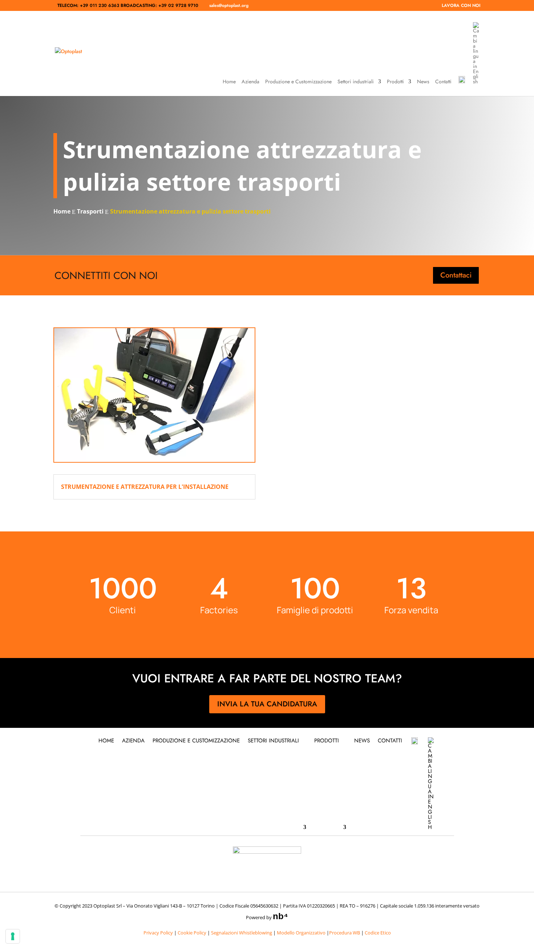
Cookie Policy (192, 932)
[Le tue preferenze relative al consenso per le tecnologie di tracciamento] (13, 936)
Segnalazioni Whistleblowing (241, 932)
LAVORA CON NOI (461, 6)
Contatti (443, 82)
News (423, 82)
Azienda (250, 82)
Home (229, 82)
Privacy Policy (158, 932)
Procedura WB (344, 932)
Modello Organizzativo (301, 932)
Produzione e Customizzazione (298, 82)
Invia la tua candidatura (267, 704)
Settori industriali (355, 82)
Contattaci (456, 275)
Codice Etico (378, 932)
